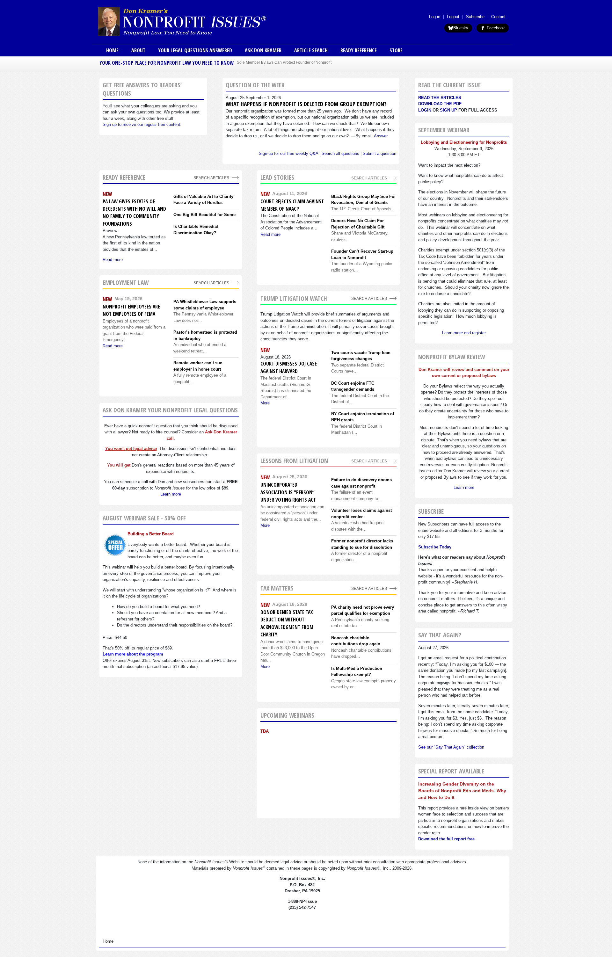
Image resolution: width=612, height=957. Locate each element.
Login (424, 110)
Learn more (170, 494)
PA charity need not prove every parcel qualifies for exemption (362, 610)
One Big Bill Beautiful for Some (204, 214)
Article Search (311, 50)
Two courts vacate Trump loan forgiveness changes (360, 355)
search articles (211, 283)
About (138, 50)
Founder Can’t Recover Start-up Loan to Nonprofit (362, 254)
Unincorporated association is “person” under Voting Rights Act (288, 492)
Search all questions (340, 153)
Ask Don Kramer (263, 50)
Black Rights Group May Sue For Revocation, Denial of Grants (363, 199)
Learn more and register (464, 332)
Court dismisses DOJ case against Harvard (288, 367)
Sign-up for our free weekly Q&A (288, 153)
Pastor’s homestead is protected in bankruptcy (205, 335)
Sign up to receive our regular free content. (142, 124)
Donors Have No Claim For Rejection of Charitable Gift (357, 223)
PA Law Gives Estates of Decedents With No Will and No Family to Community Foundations (134, 212)
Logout (453, 17)
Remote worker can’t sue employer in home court (197, 366)
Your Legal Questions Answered (195, 50)
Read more (113, 259)
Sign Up (448, 110)
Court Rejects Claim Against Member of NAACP (292, 205)
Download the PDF (440, 103)
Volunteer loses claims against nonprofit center (361, 513)
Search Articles (211, 178)
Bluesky (460, 27)
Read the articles (439, 97)
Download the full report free (446, 839)
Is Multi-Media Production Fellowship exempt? (356, 671)
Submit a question (379, 153)
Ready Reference (358, 50)
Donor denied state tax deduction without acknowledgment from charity (286, 623)
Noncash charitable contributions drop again (355, 641)
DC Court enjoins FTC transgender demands (352, 386)
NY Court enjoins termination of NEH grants (362, 417)
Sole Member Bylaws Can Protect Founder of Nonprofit (284, 62)
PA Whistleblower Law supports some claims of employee (204, 304)
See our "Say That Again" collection (451, 747)
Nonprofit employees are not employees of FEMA (131, 310)
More (265, 403)
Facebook (495, 27)
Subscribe (475, 17)
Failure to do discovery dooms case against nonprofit (361, 483)
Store (396, 50)
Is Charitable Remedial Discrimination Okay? (195, 229)
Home (112, 50)
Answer (381, 136)
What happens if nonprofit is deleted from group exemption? (306, 104)
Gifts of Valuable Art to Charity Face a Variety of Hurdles (203, 199)
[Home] (200, 21)
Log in (434, 17)
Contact (498, 17)
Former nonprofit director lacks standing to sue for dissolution (362, 544)
